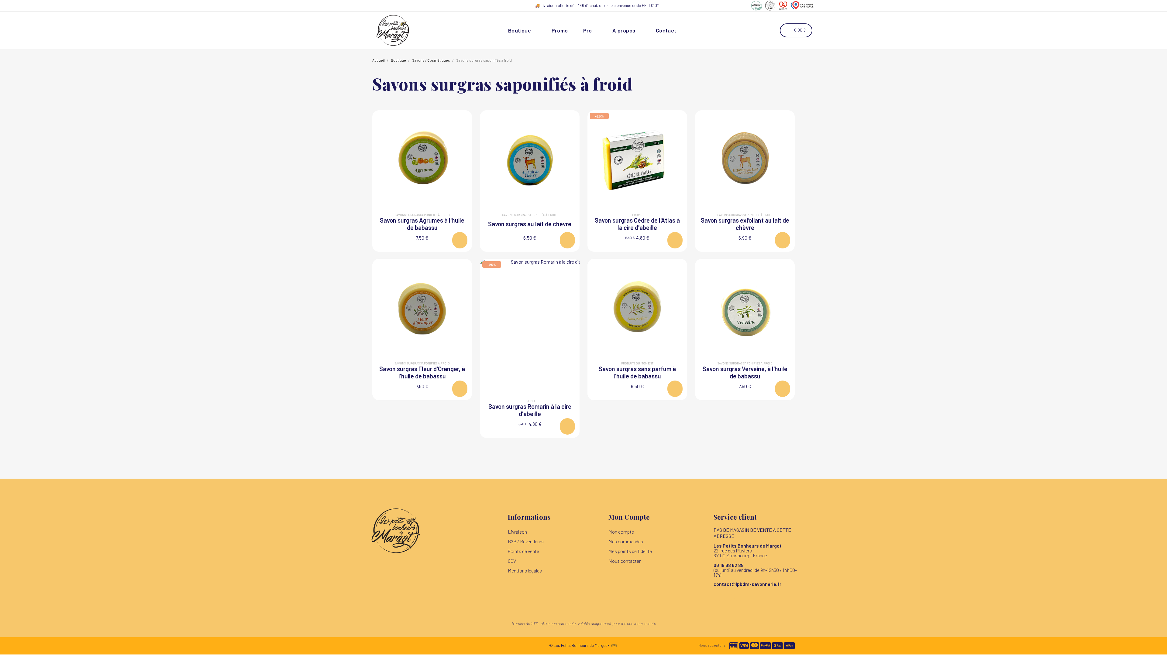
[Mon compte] (771, 30)
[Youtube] (738, 597)
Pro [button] (587, 30)
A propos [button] (623, 30)
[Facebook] (718, 597)
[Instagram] (728, 597)
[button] (756, 30)
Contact (666, 30)
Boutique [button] (519, 30)
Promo (560, 30)
